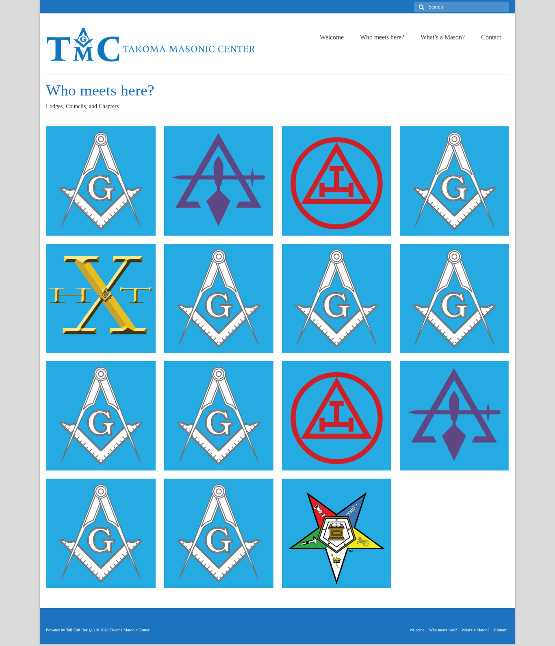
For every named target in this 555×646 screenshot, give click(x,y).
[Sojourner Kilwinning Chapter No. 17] (336, 415)
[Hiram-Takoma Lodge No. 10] (101, 298)
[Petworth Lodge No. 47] (101, 415)
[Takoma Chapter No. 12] (336, 533)
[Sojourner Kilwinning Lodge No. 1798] (101, 533)
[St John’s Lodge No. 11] (218, 533)
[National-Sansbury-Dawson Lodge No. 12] (336, 298)
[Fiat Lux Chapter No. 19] (336, 181)
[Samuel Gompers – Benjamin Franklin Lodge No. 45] (218, 415)
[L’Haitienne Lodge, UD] (218, 298)
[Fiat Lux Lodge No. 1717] (454, 181)
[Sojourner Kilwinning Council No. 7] (454, 415)
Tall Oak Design (79, 630)
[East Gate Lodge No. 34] (101, 181)
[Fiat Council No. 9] (218, 181)
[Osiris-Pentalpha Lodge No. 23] (454, 298)
